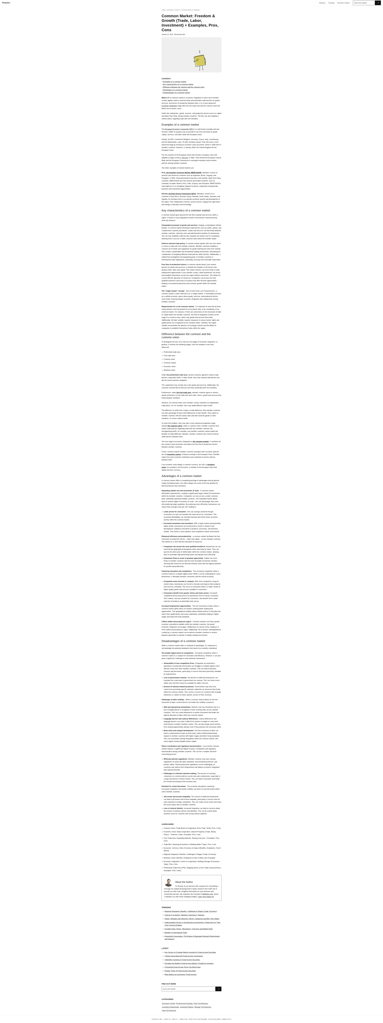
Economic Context (168, 1004)
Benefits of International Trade (176, 933)
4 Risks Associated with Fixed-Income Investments (184, 956)
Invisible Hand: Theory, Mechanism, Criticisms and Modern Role (189, 929)
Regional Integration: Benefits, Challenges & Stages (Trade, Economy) (190, 854)
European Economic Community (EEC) (179, 129)
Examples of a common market (174, 82)
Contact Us (167, 1019)
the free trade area (183, 392)
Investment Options (187, 1007)
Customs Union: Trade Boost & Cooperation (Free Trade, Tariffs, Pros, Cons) (192, 828)
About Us (175, 1019)
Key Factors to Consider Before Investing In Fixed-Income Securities (190, 952)
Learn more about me (206, 897)
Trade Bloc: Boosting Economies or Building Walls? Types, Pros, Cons (190, 844)
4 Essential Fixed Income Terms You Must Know (182, 967)
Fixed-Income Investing (184, 1004)
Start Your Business (169, 1011)
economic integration (169, 106)
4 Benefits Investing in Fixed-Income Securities (182, 960)
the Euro (185, 158)
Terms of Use (183, 1019)
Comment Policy (226, 1019)
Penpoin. (6, 3)
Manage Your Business (203, 1007)
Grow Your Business (200, 1004)
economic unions (174, 454)
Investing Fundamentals (170, 1007)
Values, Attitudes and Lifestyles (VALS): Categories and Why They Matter (192, 919)
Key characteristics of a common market (178, 84)
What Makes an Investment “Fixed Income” (181, 974)
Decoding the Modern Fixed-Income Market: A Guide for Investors (189, 963)
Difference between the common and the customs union (183, 87)
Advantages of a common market (175, 90)
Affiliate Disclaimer (214, 1019)
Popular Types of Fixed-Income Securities (180, 971)
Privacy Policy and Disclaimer (198, 1019)
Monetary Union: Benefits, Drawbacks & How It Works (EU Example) (189, 858)
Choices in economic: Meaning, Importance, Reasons (184, 915)
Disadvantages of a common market (176, 93)
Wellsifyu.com (207, 894)
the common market (201, 441)
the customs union (174, 426)
